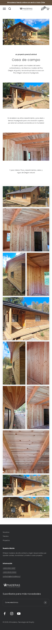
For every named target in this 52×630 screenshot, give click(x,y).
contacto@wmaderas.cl (11, 576)
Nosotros (6, 532)
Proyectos (6, 540)
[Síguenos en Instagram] (12, 613)
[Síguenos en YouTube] (19, 613)
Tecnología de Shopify (26, 622)
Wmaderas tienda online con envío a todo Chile (26, 2)
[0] (42, 9)
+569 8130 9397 (9, 568)
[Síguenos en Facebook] (5, 613)
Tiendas (6, 536)
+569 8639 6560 (9, 572)
